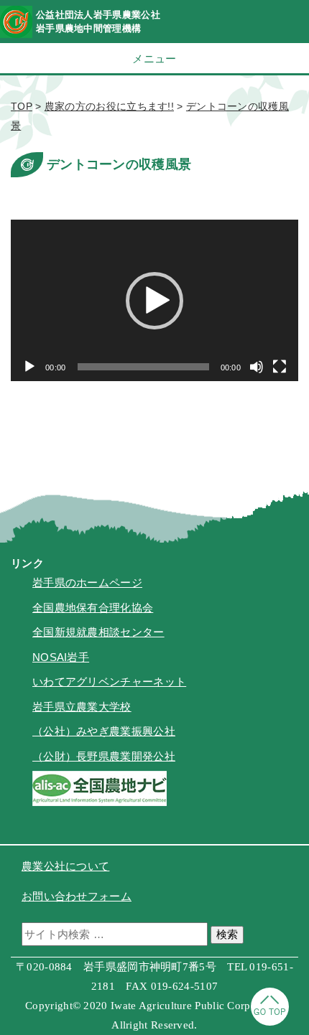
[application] (154, 300)
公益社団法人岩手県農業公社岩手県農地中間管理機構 (98, 21)
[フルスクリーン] (279, 367)
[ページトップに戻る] (270, 1022)
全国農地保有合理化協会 (92, 607)
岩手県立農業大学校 (82, 707)
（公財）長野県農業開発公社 (103, 756)
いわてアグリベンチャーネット (109, 681)
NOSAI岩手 (60, 657)
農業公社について (65, 866)
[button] (154, 300)
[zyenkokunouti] (99, 802)
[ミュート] (256, 367)
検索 (227, 934)
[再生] (29, 367)
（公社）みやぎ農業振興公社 (103, 731)
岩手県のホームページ (87, 582)
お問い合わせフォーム (77, 896)
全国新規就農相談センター (98, 632)
